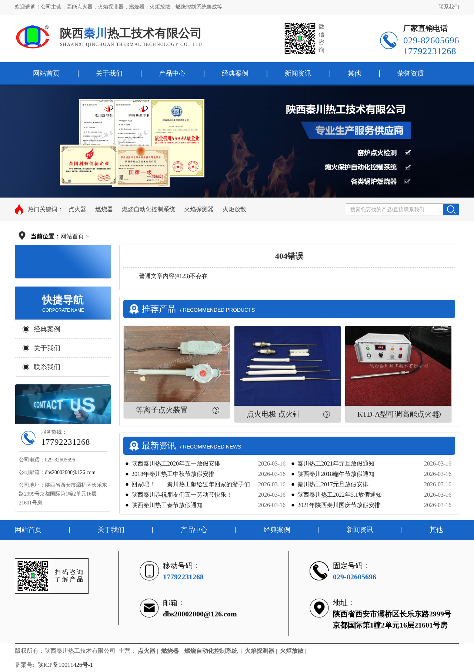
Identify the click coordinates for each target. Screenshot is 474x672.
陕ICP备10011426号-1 (65, 665)
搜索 (451, 209)
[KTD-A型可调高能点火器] (398, 366)
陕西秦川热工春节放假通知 (167, 505)
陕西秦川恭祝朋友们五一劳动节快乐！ (181, 494)
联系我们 (448, 7)
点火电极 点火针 (273, 414)
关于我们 (109, 73)
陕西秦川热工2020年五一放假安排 (175, 463)
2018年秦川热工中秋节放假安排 (172, 474)
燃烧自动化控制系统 (148, 209)
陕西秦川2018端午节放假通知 (335, 474)
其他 (354, 73)
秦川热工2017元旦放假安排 (332, 484)
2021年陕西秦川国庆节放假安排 (338, 505)
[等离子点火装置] (177, 364)
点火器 (77, 209)
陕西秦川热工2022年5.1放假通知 (339, 494)
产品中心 (172, 73)
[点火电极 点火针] (287, 366)
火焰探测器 (199, 209)
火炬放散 (234, 209)
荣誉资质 (410, 73)
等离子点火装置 (162, 410)
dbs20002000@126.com (70, 472)
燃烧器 (104, 209)
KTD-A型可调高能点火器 (398, 414)
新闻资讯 (298, 73)
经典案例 (235, 73)
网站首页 (72, 236)
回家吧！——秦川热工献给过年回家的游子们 (190, 484)
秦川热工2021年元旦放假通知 (335, 463)
